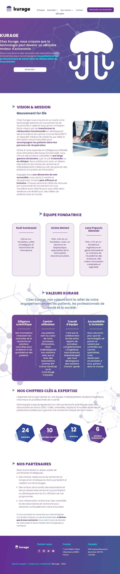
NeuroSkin (51, 10)
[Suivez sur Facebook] (39, 551)
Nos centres (66, 10)
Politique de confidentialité (39, 564)
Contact (79, 10)
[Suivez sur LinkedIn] (48, 551)
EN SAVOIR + (30, 69)
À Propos (41, 10)
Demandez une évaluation (100, 9)
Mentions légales (19, 564)
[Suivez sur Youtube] (53, 551)
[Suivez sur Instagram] (44, 551)
